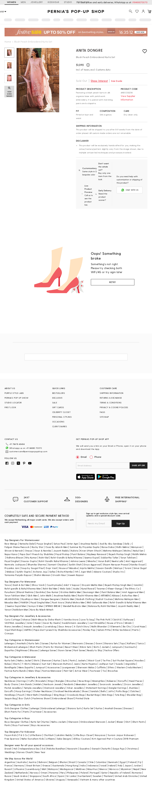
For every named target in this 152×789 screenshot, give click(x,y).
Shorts (16, 663)
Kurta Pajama (89, 663)
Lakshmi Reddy (64, 735)
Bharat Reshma (25, 592)
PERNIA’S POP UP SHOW (16, 398)
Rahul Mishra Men (75, 602)
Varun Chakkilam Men (16, 609)
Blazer (120, 721)
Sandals (94, 691)
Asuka (76, 588)
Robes (8, 663)
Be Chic (127, 626)
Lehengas (10, 643)
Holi (15, 748)
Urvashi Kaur (59, 575)
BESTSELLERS (58, 393)
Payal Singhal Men (40, 602)
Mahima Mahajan (112, 550)
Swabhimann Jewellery (74, 623)
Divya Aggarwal (92, 564)
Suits (65, 660)
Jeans (77, 663)
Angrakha (130, 663)
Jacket (111, 721)
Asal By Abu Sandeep (111, 543)
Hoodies (139, 660)
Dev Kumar (53, 592)
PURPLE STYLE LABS (14, 393)
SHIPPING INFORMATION (111, 393)
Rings (51, 681)
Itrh (77, 571)
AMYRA (28, 630)
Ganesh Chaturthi (101, 748)
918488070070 (139, 2)
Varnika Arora (70, 619)
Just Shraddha (97, 623)
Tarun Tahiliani (128, 557)
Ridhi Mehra (122, 547)
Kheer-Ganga (115, 588)
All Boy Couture (81, 738)
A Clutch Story (81, 626)
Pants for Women (53, 647)
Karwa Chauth (25, 752)
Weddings (10, 752)
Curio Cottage (12, 619)
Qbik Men (32, 595)
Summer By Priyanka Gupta (85, 547)
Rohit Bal (44, 557)
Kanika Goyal (137, 564)
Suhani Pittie (104, 630)
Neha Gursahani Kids (32, 738)
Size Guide (116, 81)
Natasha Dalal (27, 543)
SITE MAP (104, 417)
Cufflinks (101, 667)
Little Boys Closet (83, 735)
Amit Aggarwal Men (132, 592)
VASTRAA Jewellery (15, 623)
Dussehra (84, 748)
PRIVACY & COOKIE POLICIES (114, 407)
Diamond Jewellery (54, 688)
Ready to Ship (94, 650)
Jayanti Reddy (61, 550)
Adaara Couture (102, 571)
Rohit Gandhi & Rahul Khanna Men (128, 602)
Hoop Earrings (23, 691)
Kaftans (131, 643)
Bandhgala (10, 667)
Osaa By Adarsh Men (56, 547)
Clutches (134, 691)
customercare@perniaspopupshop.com (28, 451)
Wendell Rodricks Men (74, 606)
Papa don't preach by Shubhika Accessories (57, 630)
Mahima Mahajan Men (127, 599)
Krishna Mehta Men (71, 592)
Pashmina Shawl (41, 698)
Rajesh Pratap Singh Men (118, 585)
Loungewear (68, 667)
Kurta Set (89, 708)
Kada (77, 691)
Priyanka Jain (12, 568)
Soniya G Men (35, 606)
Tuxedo (119, 663)
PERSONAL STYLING (62, 417)
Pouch (21, 694)
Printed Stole (82, 698)
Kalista (74, 550)
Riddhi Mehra (139, 554)
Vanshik (137, 585)
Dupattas (9, 650)
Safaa (52, 571)
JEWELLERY (36, 2)
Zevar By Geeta (51, 623)
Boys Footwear (20, 725)
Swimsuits (130, 647)
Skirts (96, 647)
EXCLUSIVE (57, 398)
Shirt (127, 721)
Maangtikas (98, 681)
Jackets (106, 647)
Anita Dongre (89, 50)
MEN (23, 2)
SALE (54, 402)
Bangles (60, 681)
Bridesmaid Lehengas (16, 647)
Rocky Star (37, 547)
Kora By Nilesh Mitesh (41, 609)
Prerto (135, 630)
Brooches (113, 670)
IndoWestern (134, 667)
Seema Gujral (91, 557)
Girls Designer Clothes (16, 708)
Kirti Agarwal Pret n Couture (107, 738)
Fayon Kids (11, 735)
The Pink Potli (103, 619)
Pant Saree (79, 650)
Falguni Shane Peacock (17, 547)
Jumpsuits (117, 647)
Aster (30, 623)
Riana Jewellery (13, 626)
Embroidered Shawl (63, 698)
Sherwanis (78, 643)
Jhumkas (133, 688)
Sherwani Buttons (62, 663)
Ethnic (111, 667)
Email (84, 456)
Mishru (127, 550)
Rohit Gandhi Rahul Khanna (53, 561)
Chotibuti (49, 735)
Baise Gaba (108, 547)
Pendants (69, 684)
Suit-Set (46, 663)
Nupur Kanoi (11, 554)
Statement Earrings (96, 688)
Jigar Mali (86, 571)
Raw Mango (11, 543)
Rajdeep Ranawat (97, 554)
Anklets (38, 684)
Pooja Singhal (44, 543)
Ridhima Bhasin (15, 557)
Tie (104, 670)
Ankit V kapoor (72, 585)
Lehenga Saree (48, 650)
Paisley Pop (89, 630)
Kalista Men (68, 599)
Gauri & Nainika (42, 550)
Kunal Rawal (87, 588)
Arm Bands (26, 684)
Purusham (10, 592)
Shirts (36, 660)
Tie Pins (107, 660)
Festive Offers (111, 650)
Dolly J (128, 543)
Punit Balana (78, 554)
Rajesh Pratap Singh (119, 554)
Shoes (85, 691)
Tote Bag (119, 694)
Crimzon (9, 633)
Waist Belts (32, 694)
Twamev (101, 588)
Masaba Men (11, 602)
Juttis (111, 691)
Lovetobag (51, 626)
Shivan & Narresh (14, 550)
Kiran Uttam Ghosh (90, 550)
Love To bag (87, 619)
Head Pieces (135, 681)
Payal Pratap (62, 554)
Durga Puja (118, 748)
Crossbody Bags (76, 694)
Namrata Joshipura (15, 564)
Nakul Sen (138, 550)
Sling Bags (59, 694)
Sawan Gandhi (104, 568)
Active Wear (81, 670)
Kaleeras (111, 681)
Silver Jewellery (75, 688)
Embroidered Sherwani (93, 721)
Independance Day (29, 748)
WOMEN (11, 2)
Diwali (8, 748)
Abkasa (116, 595)
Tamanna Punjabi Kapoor (18, 575)
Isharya (26, 619)
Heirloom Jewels (53, 684)
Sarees (44, 643)
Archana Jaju (40, 571)
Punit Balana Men (111, 592)
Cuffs (31, 681)
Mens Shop (34, 670)
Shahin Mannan (42, 575)
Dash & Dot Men (21, 585)
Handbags (10, 694)
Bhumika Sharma (37, 564)
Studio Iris (118, 571)
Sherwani (47, 660)
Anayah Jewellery (33, 626)
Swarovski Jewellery (111, 684)
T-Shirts (26, 663)
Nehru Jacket (24, 660)
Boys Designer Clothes (16, 721)
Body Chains (11, 684)
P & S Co (23, 735)
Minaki (128, 623)
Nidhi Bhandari (99, 626)
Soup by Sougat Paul (32, 568)
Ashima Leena (78, 561)
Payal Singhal (12, 561)
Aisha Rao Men (130, 595)
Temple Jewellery (33, 688)
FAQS (102, 412)
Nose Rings (84, 681)
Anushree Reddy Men (65, 595)
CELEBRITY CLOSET (61, 412)
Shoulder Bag (134, 694)
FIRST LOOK (83, 2)
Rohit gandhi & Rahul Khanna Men (23, 588)
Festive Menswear (52, 670)
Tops (122, 643)
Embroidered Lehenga (53, 708)
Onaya (28, 550)
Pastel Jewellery (13, 688)
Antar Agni (72, 543)
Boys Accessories (40, 725)
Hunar (38, 623)
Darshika (40, 592)
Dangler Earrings (117, 688)
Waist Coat (94, 660)
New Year (40, 752)
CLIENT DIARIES (59, 426)
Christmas (132, 748)
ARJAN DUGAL (12, 599)
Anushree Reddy (89, 543)
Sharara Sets (111, 643)
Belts (103, 691)
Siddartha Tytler (109, 557)
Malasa (10, 571)
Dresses (90, 643)
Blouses (34, 650)
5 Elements (115, 626)
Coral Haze (139, 626)
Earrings (21, 681)
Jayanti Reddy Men (128, 606)
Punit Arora (58, 602)
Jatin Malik (45, 595)
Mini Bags (107, 694)
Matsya (118, 568)
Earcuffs (122, 681)
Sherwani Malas (86, 667)
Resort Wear (71, 647)
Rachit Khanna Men (88, 595)
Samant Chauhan (57, 564)
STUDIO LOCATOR (13, 402)
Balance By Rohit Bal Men (102, 606)
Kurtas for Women (60, 643)
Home (8, 41)
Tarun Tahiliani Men (15, 595)
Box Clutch (24, 698)
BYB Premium (131, 738)
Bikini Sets (85, 647)
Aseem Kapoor (76, 575)
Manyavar (136, 547)
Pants (73, 660)
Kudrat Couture (104, 599)
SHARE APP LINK (138, 465)
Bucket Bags (93, 694)
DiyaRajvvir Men (30, 599)
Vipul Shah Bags (13, 630)
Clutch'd (116, 619)
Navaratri (72, 748)
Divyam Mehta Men (92, 585)
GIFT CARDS (58, 407)
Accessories (53, 667)
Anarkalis (22, 643)
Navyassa (100, 735)
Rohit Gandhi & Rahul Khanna (66, 557)
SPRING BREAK (53, 606)
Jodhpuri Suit (106, 663)
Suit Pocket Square (123, 660)
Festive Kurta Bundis (16, 670)
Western (121, 667)
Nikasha (91, 561)
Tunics (140, 643)
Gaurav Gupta (29, 561)
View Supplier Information (128, 98)
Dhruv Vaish (38, 585)
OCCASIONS (58, 421)
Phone (97, 456)
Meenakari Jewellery (87, 684)
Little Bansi (36, 735)
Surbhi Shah (75, 564)
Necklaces (10, 681)
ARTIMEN (105, 595)
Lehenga (34, 708)
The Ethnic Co (131, 588)
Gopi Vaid (51, 568)
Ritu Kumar (31, 557)
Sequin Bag (11, 698)
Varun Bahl (104, 561)
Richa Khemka (65, 571)
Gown (99, 643)
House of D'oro (115, 623)
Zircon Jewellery (133, 684)
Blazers (36, 663)
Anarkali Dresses (113, 708)
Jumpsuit (40, 667)
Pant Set (68, 670)
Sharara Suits (74, 708)
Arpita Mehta (87, 568)
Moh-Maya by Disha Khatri (46, 619)
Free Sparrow (12, 738)
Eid (43, 748)
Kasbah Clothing (85, 599)
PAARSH (24, 602)
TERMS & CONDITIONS (111, 402)
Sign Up (120, 523)
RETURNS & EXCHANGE (111, 398)
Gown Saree (64, 650)
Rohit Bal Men (50, 588)
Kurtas (57, 660)
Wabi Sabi (65, 588)
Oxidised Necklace (64, 691)
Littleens (50, 738)
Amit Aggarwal (133, 561)
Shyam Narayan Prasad (115, 564)
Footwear (95, 670)
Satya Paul (59, 543)
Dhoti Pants (36, 647)
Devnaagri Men (91, 592)
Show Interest (99, 80)
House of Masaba (68, 568)
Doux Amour (65, 626)
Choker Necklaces (42, 691)
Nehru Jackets (58, 721)
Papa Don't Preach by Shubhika (37, 554)
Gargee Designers (50, 599)
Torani (127, 568)
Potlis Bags (122, 691)
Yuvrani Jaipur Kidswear (120, 735)
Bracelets (41, 681)
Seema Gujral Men (16, 606)
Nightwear (22, 650)
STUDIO (68, 2)
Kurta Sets (33, 643)
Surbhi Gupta (23, 571)
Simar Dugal (139, 568)
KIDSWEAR (53, 2)
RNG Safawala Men (97, 602)
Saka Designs (64, 738)
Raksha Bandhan (56, 748)
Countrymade (54, 585)
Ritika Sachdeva (121, 630)
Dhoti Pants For (13, 711)
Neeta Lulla (117, 561)
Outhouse (128, 619)
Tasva (8, 585)
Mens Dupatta (25, 667)
